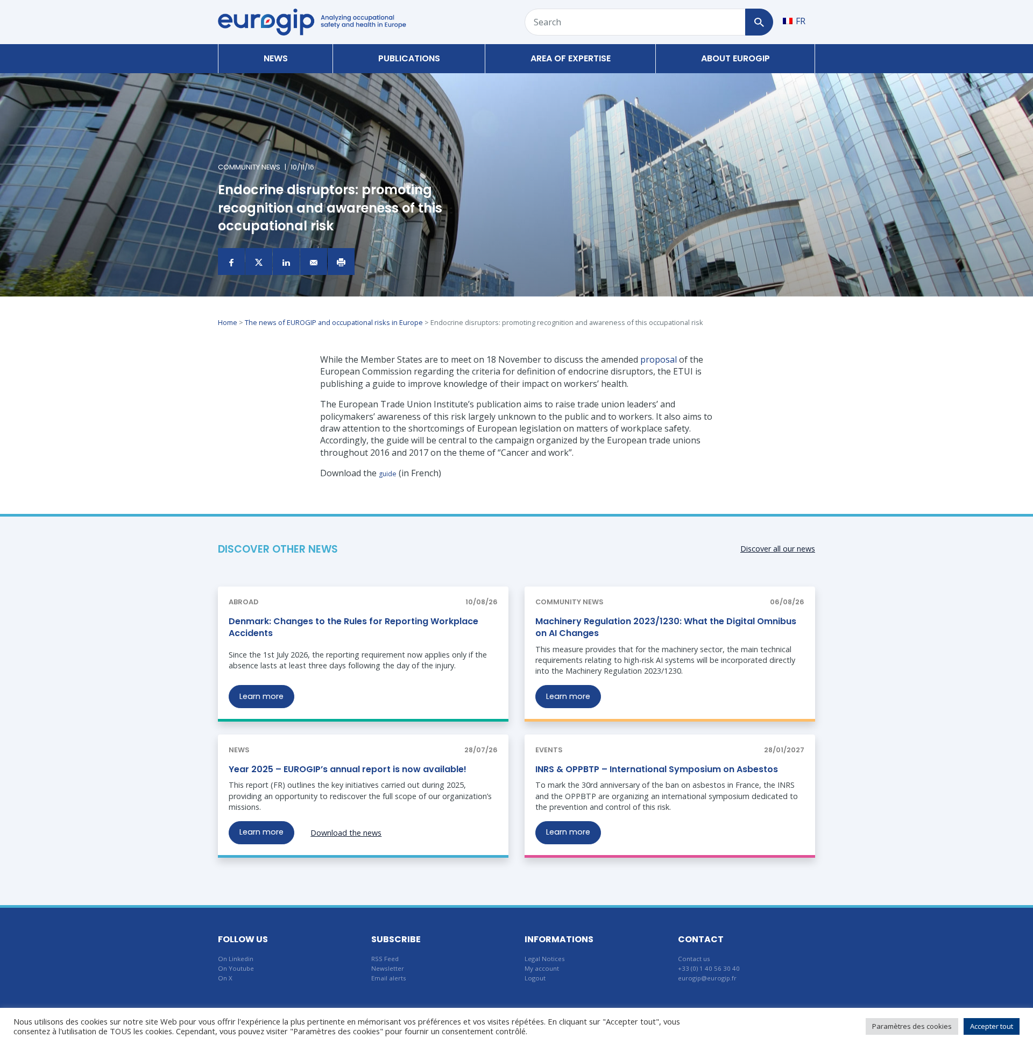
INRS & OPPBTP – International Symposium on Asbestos (656, 769)
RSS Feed (385, 959)
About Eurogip (735, 58)
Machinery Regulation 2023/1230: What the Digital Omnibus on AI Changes (665, 627)
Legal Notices (545, 959)
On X (225, 978)
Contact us (694, 959)
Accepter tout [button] (991, 1026)
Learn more (261, 696)
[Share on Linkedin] (286, 261)
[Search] (759, 22)
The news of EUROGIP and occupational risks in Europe (334, 322)
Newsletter (387, 968)
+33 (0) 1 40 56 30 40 (709, 968)
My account (542, 968)
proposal (658, 359)
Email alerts (388, 978)
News (276, 58)
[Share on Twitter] (258, 261)
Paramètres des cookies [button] (912, 1026)
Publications (409, 58)
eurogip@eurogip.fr (707, 978)
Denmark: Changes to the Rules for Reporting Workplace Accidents (353, 627)
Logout (535, 978)
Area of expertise (570, 58)
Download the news (345, 833)
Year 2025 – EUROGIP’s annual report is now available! (347, 769)
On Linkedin (235, 959)
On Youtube (236, 968)
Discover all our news (777, 548)
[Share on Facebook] (231, 261)
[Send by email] (313, 261)
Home (227, 322)
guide (388, 473)
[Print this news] (341, 261)
